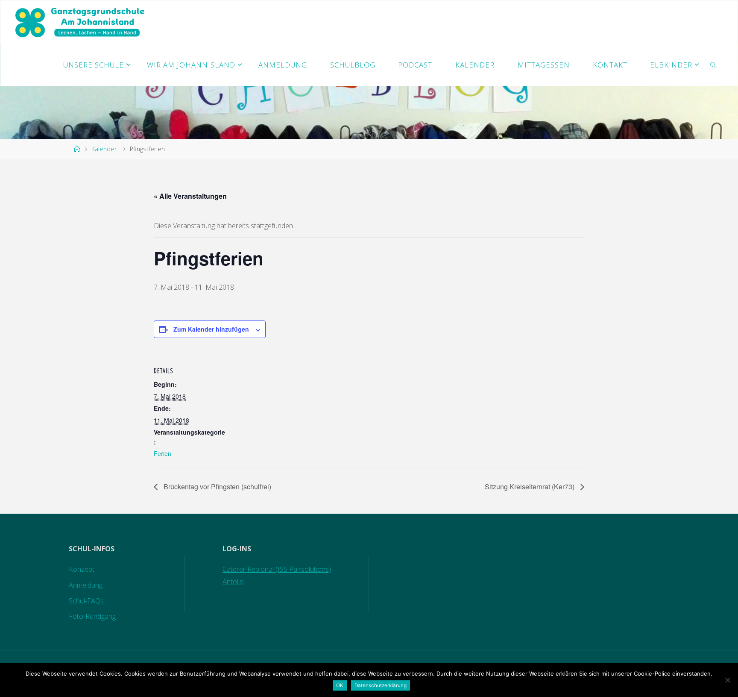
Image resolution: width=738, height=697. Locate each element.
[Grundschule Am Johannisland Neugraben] (80, 21)
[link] (713, 64)
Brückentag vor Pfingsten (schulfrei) (216, 486)
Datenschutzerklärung (380, 685)
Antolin (233, 581)
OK (339, 685)
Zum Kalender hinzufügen (211, 329)
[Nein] (727, 680)
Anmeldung (85, 585)
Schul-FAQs (86, 601)
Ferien (162, 453)
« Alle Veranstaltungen (190, 196)
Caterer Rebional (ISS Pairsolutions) (277, 569)
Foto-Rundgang (92, 616)
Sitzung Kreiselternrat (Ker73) (530, 486)
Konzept (81, 569)
